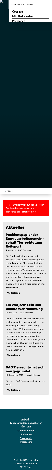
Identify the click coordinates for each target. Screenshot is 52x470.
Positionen (18, 20)
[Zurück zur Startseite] (3, 191)
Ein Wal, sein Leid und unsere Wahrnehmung (24, 307)
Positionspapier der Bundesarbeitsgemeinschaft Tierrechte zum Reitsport (25, 240)
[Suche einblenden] (39, 4)
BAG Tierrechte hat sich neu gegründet (25, 369)
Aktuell (25, 419)
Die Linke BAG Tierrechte (23, 4)
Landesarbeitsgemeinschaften (26, 423)
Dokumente (26, 438)
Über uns (17, 11)
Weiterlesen (13, 292)
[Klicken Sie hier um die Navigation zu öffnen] (47, 4)
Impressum (26, 441)
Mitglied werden (22, 16)
